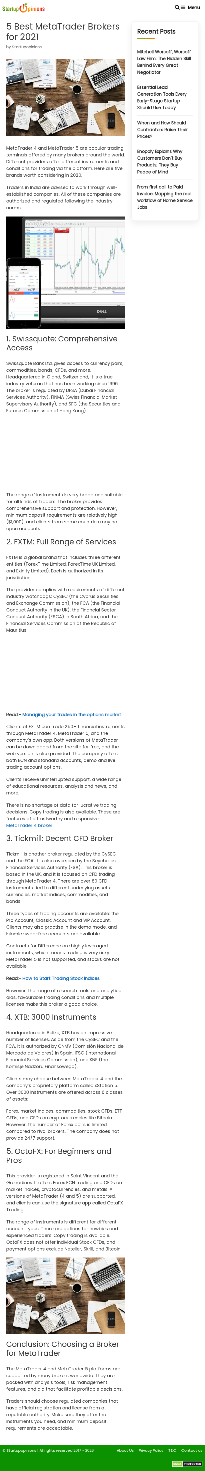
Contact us (191, 1450)
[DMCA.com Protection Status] (187, 1465)
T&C (172, 1450)
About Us (125, 1450)
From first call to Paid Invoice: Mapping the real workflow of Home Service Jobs (165, 197)
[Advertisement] (65, 454)
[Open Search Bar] (177, 7)
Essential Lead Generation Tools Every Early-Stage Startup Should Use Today (162, 97)
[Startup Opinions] (23, 7)
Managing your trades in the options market (71, 714)
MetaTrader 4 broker (29, 825)
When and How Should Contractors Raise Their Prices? (162, 129)
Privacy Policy (151, 1450)
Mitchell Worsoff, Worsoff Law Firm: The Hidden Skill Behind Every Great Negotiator (164, 62)
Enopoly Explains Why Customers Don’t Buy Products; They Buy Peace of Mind (159, 161)
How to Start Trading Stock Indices (61, 978)
